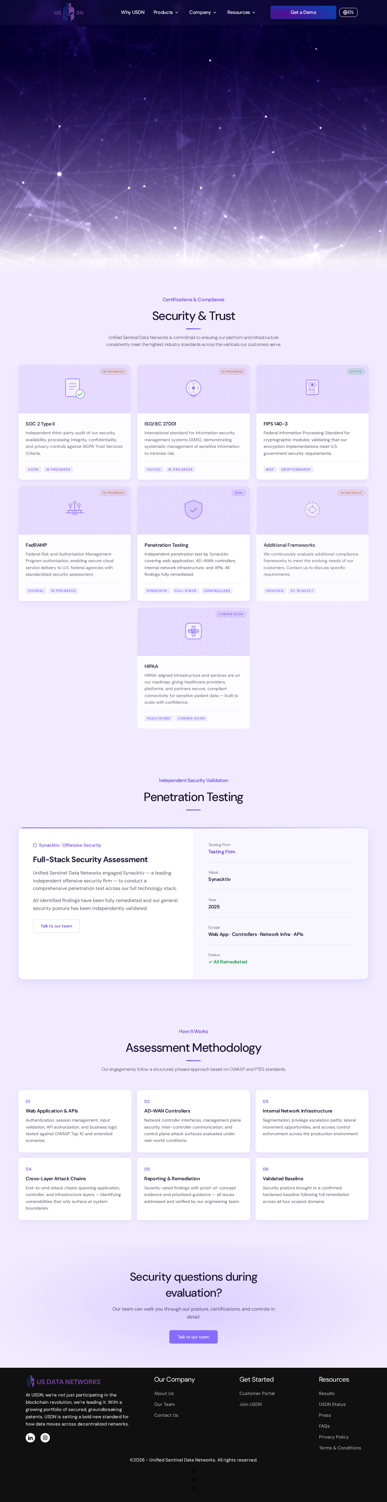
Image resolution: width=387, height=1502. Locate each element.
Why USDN (132, 12)
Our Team (164, 1404)
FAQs (324, 1426)
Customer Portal (257, 1393)
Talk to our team (56, 926)
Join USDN (250, 1404)
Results (327, 1393)
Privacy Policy (334, 1437)
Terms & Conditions (340, 1448)
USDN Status (332, 1404)
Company (200, 12)
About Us (164, 1393)
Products (163, 12)
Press (325, 1415)
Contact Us (166, 1415)
